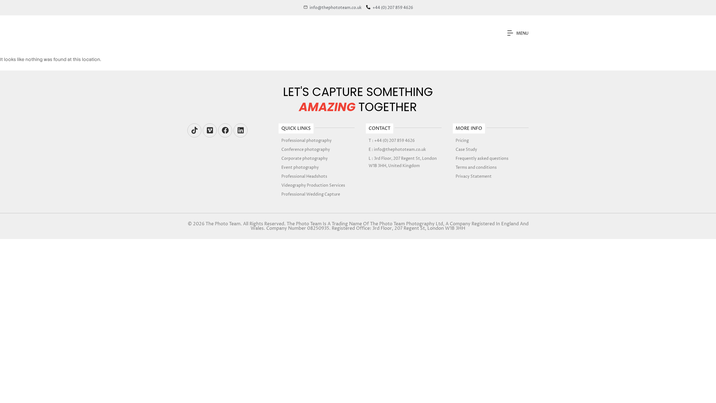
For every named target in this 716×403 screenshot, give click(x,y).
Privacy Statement (474, 176)
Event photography (300, 167)
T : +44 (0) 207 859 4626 (392, 140)
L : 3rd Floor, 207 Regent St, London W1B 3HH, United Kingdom (403, 162)
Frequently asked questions (482, 158)
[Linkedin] (241, 130)
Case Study (466, 149)
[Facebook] (225, 130)
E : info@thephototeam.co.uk (397, 149)
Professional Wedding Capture (310, 194)
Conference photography (305, 149)
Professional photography (306, 140)
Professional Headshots (304, 176)
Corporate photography (304, 158)
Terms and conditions (476, 167)
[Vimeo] (210, 130)
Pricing (462, 140)
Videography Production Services (313, 185)
